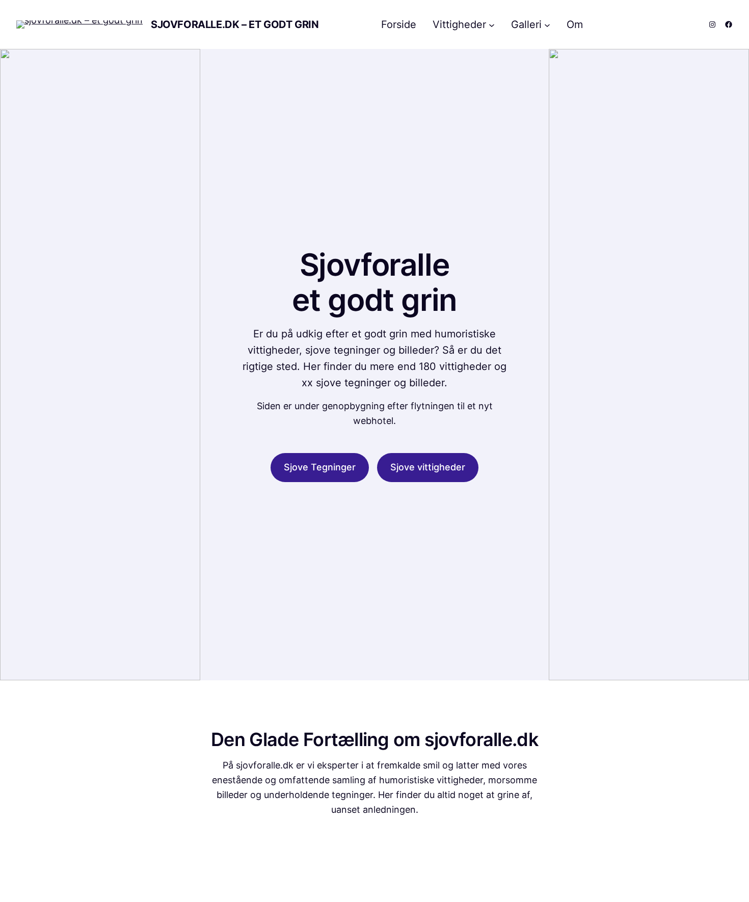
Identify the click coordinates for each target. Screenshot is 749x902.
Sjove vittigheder (427, 467)
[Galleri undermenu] (547, 24)
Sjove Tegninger (320, 467)
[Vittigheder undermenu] (492, 24)
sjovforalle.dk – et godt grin (234, 24)
